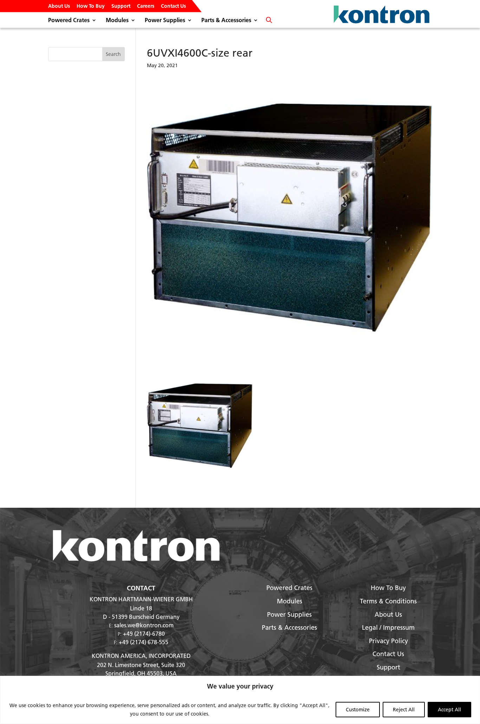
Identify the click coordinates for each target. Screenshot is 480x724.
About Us (59, 6)
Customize (358, 709)
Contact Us (173, 6)
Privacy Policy (388, 641)
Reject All (404, 709)
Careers (145, 6)
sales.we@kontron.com (144, 625)
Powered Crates (69, 21)
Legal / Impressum (388, 627)
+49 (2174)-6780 (144, 633)
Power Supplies (165, 21)
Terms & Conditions (388, 601)
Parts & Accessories (226, 21)
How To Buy (91, 6)
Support (120, 6)
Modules (117, 21)
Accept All (449, 709)
